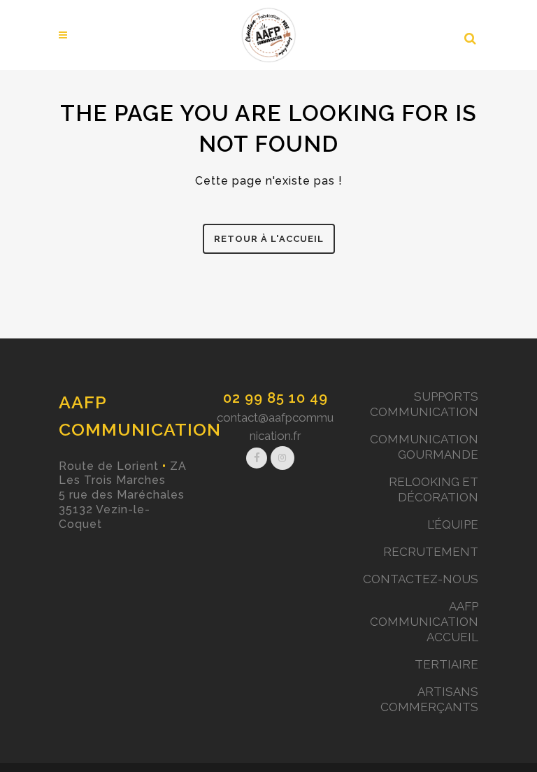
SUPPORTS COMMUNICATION (424, 404)
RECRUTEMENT (430, 552)
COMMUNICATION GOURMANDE (424, 447)
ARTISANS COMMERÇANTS (429, 699)
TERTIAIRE (446, 664)
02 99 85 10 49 (275, 397)
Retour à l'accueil (269, 239)
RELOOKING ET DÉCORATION (433, 489)
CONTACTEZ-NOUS (420, 579)
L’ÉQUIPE (452, 524)
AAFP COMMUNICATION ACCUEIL (424, 621)
